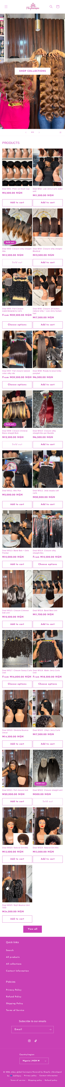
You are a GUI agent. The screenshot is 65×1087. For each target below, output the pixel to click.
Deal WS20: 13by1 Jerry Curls (46, 730)
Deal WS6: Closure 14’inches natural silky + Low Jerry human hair (47, 311)
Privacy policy (30, 1076)
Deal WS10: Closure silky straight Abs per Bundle (44, 432)
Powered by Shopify (41, 1072)
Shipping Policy (14, 1003)
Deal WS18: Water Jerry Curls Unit (46, 671)
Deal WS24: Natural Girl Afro (46, 848)
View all (32, 929)
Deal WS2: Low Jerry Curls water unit (48, 190)
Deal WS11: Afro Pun (11, 491)
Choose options (17, 325)
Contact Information (17, 971)
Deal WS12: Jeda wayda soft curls (46, 492)
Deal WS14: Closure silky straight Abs (44, 552)
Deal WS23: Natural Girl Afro (15, 848)
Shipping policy (35, 1080)
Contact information (48, 1076)
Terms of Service (15, 1010)
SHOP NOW (32, 71)
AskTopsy (17, 1076)
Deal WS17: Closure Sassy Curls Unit (17, 671)
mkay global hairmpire (21, 1072)
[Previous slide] (26, 132)
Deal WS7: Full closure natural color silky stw (16, 372)
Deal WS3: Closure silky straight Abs (16, 250)
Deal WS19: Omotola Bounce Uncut (15, 731)
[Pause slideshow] (61, 132)
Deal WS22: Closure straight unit (47, 790)
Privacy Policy (13, 990)
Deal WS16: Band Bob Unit (45, 610)
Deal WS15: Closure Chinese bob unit (15, 611)
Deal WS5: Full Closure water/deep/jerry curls (12, 310)
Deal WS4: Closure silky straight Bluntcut (47, 250)
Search (10, 950)
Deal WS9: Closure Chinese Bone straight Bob (15, 432)
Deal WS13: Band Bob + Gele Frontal (15, 552)
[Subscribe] (50, 1029)
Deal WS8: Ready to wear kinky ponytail (47, 372)
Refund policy (51, 1080)
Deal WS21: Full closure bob (15, 790)
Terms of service (18, 1080)
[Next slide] (39, 132)
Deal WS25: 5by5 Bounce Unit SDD (16, 906)
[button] (6, 6)
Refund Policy (13, 997)
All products (13, 957)
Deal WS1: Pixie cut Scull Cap (15, 189)
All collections (13, 964)
